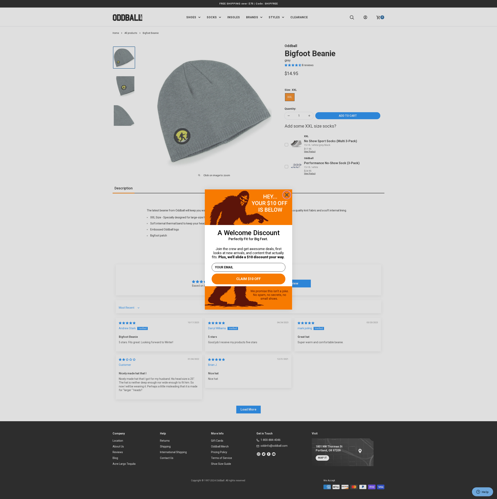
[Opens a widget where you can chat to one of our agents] (482, 492)
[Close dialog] (287, 195)
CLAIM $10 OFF (248, 279)
